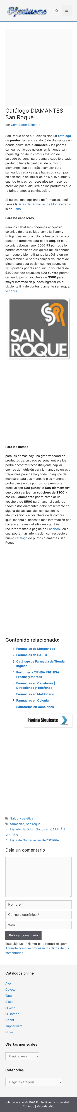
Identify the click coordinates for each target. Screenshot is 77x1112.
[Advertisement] (38, 67)
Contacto (28, 1106)
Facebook (54, 529)
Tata (8, 995)
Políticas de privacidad (54, 1102)
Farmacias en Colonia (32, 700)
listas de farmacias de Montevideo (43, 204)
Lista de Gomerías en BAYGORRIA (34, 840)
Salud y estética (21, 818)
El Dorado (12, 1014)
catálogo (64, 136)
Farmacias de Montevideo (35, 649)
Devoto (10, 989)
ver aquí (11, 291)
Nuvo (9, 1032)
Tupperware (14, 1026)
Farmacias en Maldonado (35, 694)
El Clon (10, 1008)
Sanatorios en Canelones (35, 707)
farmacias (17, 824)
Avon (9, 983)
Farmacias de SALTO (31, 655)
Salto (17, 209)
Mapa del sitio (45, 1106)
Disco (9, 1002)
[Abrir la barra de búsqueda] (57, 10)
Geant (9, 1020)
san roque (33, 824)
